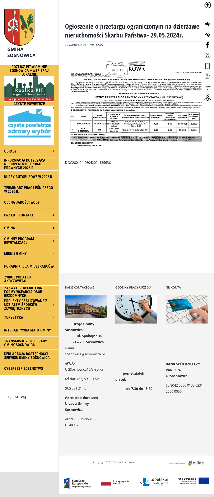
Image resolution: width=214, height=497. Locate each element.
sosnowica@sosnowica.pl (85, 354)
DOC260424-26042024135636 (88, 162)
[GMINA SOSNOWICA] (29, 7)
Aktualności (97, 45)
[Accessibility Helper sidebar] (207, 5)
